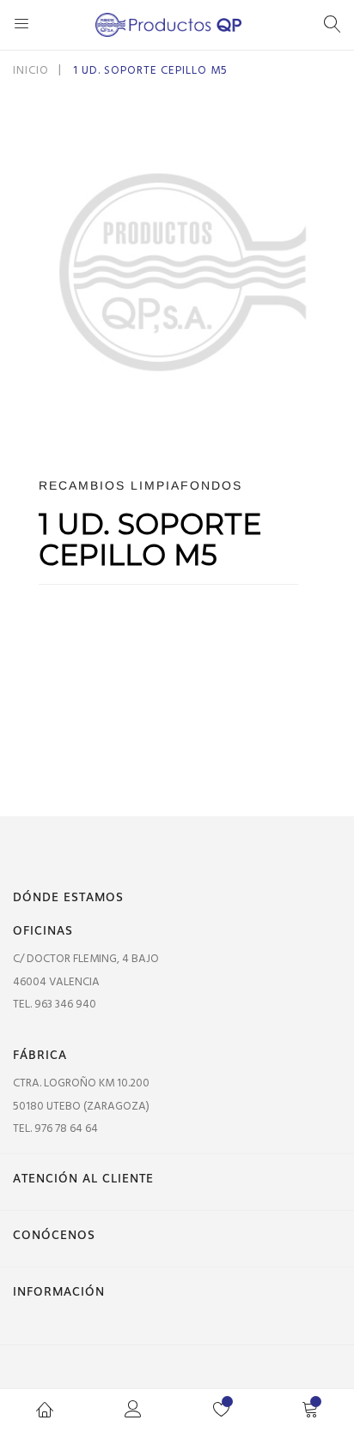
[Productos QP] (177, 25)
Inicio (31, 71)
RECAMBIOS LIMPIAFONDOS (140, 485)
